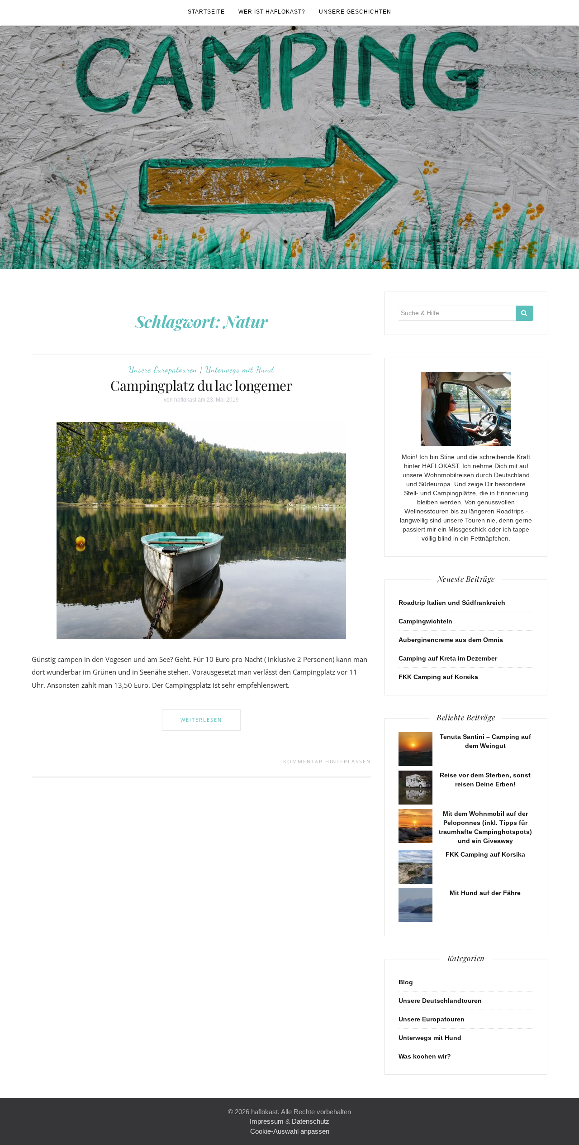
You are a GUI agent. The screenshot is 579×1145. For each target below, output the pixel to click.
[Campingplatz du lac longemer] (201, 530)
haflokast (185, 400)
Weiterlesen (201, 719)
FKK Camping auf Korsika (438, 676)
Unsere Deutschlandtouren (440, 1000)
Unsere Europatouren (162, 369)
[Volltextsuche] (524, 313)
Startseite (206, 12)
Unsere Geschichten (355, 12)
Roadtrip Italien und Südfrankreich (452, 602)
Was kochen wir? (425, 1056)
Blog (406, 982)
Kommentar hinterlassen (327, 761)
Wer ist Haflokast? (271, 12)
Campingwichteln (425, 621)
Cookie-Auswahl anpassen (289, 1131)
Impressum (267, 1121)
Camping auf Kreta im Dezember (448, 658)
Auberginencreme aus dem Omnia (451, 639)
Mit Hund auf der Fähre (485, 892)
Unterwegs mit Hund (239, 369)
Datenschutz (310, 1121)
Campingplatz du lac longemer (201, 385)
